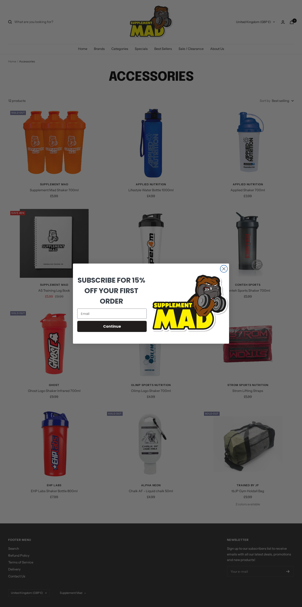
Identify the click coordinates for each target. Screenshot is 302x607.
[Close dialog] (223, 268)
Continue (112, 326)
